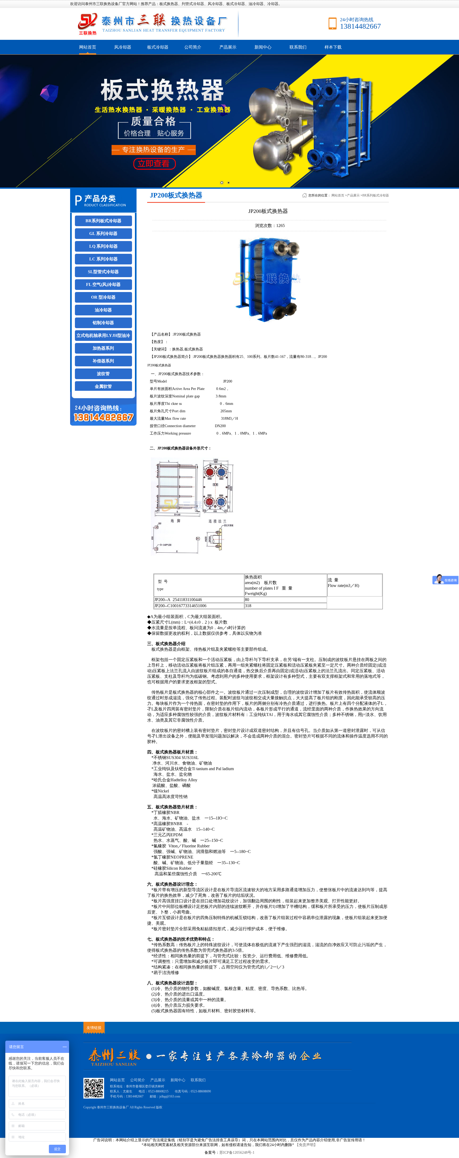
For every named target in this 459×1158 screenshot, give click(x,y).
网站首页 (87, 47)
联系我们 (298, 47)
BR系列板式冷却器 (375, 195)
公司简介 (192, 47)
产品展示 (227, 47)
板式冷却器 (157, 47)
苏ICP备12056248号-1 (236, 1153)
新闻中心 (262, 47)
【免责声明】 (306, 1145)
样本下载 (333, 47)
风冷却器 (122, 47)
